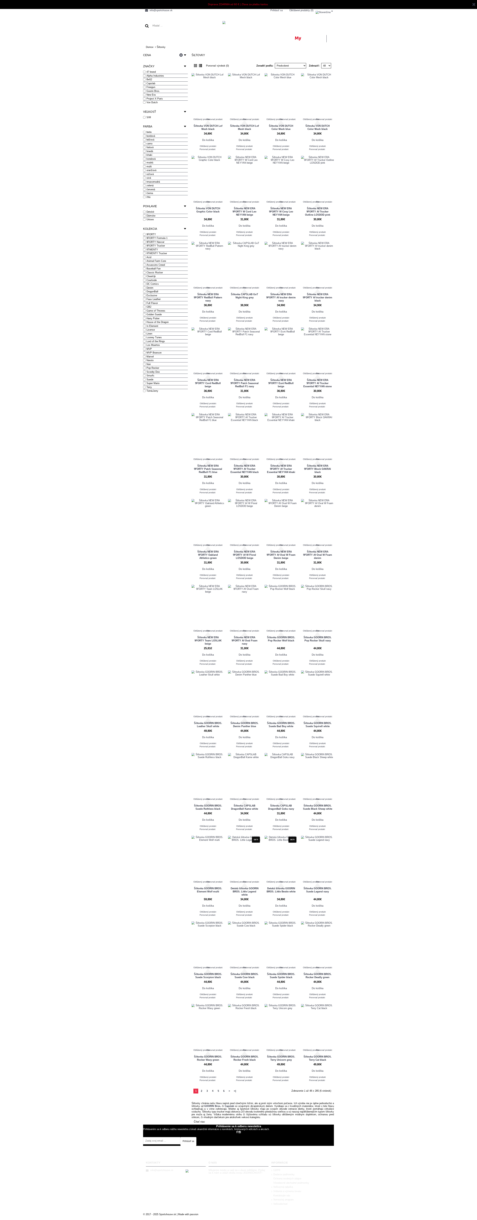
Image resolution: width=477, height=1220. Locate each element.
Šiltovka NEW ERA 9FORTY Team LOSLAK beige (208, 640)
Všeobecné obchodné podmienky (291, 1182)
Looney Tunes (154, 337)
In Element (152, 326)
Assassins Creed (155, 264)
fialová (150, 147)
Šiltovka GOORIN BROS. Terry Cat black (318, 1058)
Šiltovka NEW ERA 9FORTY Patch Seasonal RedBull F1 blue (208, 469)
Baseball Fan (153, 268)
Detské (150, 211)
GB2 (148, 306)
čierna (149, 193)
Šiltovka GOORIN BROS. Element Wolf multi (208, 890)
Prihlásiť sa (188, 1141)
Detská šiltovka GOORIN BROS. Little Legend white (244, 891)
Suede (149, 379)
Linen (149, 333)
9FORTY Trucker (155, 245)
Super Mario (152, 383)
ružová (150, 174)
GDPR (276, 1170)
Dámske (150, 215)
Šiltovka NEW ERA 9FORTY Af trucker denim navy (281, 297)
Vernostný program (283, 1199)
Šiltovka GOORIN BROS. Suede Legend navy (318, 890)
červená (150, 189)
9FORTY (151, 234)
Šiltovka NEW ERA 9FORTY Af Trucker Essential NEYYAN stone (317, 383)
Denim (149, 287)
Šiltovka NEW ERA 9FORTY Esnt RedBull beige (281, 383)
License (150, 329)
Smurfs (150, 375)
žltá (148, 197)
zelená (150, 185)
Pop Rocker (152, 368)
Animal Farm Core (156, 261)
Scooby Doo (153, 371)
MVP (149, 349)
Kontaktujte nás (281, 1195)
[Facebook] (237, 1132)
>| (235, 1091)
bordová (150, 136)
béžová (150, 139)
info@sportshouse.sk (161, 1170)
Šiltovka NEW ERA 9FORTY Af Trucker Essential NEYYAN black (244, 469)
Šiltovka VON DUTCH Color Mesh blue (281, 127)
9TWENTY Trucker (156, 253)
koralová (151, 158)
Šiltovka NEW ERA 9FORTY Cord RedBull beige (208, 383)
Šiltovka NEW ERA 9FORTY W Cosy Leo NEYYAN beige (281, 211)
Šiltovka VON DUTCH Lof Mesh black (208, 127)
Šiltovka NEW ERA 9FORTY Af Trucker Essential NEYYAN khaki (281, 469)
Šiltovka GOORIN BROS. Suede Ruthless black (208, 807)
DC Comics (152, 283)
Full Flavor (152, 303)
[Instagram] (239, 1132)
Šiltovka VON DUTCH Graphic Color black (208, 210)
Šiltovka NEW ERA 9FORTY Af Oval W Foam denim (317, 554)
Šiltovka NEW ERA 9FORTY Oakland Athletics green (208, 554)
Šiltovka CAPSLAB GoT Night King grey (244, 296)
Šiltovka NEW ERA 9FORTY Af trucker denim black (317, 297)
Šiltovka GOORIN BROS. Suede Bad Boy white (281, 725)
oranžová (151, 170)
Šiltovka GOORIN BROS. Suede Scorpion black (208, 976)
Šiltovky (161, 47)
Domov (150, 47)
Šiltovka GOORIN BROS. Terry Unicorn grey (281, 1058)
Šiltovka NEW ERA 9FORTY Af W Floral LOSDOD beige (244, 554)
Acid (148, 257)
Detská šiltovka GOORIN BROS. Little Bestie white (281, 890)
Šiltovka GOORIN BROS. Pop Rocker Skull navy (318, 639)
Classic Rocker (154, 272)
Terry (149, 387)
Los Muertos (153, 345)
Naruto (150, 360)
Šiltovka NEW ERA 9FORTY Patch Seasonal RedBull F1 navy (244, 383)
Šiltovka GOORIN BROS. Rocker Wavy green (208, 1058)
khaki (149, 155)
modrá (149, 162)
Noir (148, 364)
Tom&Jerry (152, 390)
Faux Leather (153, 299)
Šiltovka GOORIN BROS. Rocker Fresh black (244, 1058)
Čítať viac (199, 1121)
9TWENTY (152, 249)
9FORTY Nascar (155, 242)
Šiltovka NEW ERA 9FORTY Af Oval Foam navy (245, 640)
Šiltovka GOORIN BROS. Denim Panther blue (244, 725)
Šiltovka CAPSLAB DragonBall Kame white (244, 807)
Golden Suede (154, 314)
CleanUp (151, 276)
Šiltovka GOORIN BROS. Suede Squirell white (318, 725)
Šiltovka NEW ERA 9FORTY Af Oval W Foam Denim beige (281, 554)
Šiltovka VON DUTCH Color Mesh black (317, 127)
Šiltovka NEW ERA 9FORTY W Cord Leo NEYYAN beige (244, 211)
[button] (324, 11)
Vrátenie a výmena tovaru (287, 1191)
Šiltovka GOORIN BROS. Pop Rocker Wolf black (281, 639)
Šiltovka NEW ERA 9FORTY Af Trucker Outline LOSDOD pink (317, 211)
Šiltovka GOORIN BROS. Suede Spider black (281, 976)
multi (149, 166)
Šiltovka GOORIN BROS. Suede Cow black (244, 976)
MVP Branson (154, 352)
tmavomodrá (153, 181)
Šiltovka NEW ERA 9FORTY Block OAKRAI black (317, 469)
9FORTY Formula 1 (157, 238)
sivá (148, 177)
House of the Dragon (157, 322)
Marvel (150, 356)
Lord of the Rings (155, 341)
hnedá (149, 151)
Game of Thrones (155, 310)
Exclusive (151, 295)
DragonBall (152, 291)
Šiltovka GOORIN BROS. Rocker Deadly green (318, 976)
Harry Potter (152, 318)
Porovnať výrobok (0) (217, 65)
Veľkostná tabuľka (283, 1187)
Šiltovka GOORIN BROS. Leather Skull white (208, 725)
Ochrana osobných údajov (287, 1178)
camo (149, 143)
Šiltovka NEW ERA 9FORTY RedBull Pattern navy (208, 297)
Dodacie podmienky (284, 1174)
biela (148, 132)
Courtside (151, 280)
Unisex (150, 219)
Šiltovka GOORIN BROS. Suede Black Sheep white (317, 807)
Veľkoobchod (280, 1203)
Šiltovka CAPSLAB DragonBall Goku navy (281, 807)
